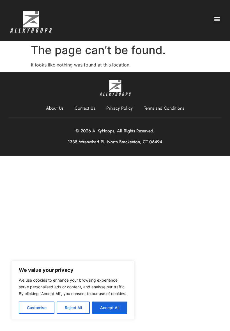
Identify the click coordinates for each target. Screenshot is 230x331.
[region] (73, 290)
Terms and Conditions (164, 108)
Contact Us (85, 108)
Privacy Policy (119, 108)
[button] (217, 19)
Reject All (73, 307)
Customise (37, 307)
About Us (54, 108)
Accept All (109, 307)
